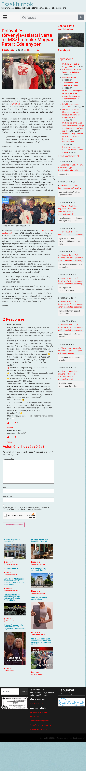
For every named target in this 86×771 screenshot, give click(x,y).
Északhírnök (17, 4)
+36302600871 (36, 704)
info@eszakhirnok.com (39, 712)
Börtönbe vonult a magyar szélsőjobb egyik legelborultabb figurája (70, 167)
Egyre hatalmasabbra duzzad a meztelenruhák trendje (72, 149)
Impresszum (35, 716)
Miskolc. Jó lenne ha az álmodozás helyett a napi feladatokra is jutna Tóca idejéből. (41, 641)
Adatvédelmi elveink (38, 729)
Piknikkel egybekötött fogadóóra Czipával (39, 540)
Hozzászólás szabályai (39, 721)
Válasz (10, 428)
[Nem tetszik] (15, 423)
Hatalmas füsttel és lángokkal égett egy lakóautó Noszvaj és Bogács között (12, 597)
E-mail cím (7, 496)
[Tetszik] (8, 423)
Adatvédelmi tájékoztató (40, 725)
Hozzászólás (9, 459)
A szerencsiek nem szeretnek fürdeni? (38, 569)
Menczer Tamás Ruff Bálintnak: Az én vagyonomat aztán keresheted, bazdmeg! (70, 258)
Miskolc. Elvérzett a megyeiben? (12, 540)
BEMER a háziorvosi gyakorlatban (39, 598)
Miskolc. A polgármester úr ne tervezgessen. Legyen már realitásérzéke (15, 627)
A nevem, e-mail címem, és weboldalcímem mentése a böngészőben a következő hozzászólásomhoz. (26, 508)
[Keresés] (81, 17)
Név (4, 487)
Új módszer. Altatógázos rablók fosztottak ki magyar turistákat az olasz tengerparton (14, 581)
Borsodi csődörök (11, 568)
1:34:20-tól (15, 104)
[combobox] (10, 691)
